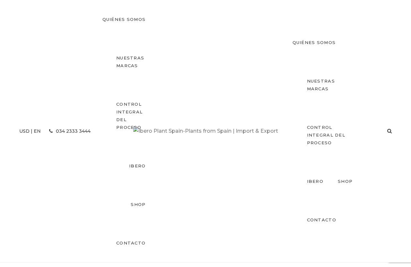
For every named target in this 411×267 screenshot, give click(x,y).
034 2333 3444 (73, 131)
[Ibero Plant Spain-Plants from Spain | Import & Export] (205, 131)
